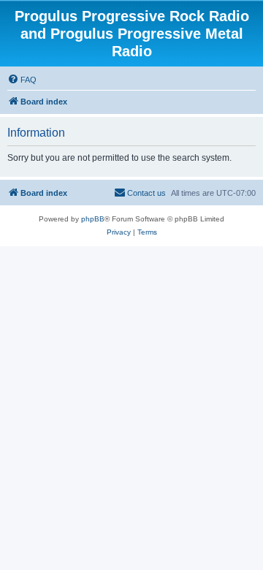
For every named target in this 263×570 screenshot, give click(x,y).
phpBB (92, 219)
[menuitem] (22, 79)
